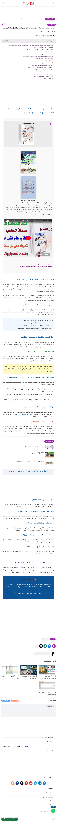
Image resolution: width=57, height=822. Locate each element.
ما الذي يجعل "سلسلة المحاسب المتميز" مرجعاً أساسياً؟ (40, 49)
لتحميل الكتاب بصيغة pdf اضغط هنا (42, 264)
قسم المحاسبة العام (48, 800)
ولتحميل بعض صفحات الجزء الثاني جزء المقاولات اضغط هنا (36, 266)
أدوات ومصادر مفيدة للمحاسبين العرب (44, 58)
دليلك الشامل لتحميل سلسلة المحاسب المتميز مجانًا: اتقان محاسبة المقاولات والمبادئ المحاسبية (30, 45)
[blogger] (12, 783)
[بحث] (2, 3)
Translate (26, 746)
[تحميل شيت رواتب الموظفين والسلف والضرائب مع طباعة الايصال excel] (49, 447)
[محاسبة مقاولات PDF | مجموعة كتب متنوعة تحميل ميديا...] (49, 462)
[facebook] (44, 783)
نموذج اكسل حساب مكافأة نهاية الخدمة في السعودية (29, 677)
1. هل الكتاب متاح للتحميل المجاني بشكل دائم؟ (42, 65)
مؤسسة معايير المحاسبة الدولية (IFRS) (27, 414)
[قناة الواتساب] (53, 811)
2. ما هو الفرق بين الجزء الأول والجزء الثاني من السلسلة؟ (40, 67)
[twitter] (21, 783)
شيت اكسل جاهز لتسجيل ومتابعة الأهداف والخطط (10, 677)
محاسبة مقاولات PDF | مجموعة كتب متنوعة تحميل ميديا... (30, 461)
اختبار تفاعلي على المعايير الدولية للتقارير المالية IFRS (32, 18)
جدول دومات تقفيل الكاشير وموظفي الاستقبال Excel (47, 693)
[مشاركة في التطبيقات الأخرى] (37, 646)
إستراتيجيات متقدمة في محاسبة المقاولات (43, 52)
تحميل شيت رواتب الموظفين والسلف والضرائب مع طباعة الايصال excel (27, 446)
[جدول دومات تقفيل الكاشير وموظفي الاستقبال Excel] (47, 686)
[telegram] (35, 783)
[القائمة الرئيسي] (55, 3)
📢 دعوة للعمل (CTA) (48, 78)
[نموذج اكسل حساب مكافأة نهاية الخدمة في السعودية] (28, 670)
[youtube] (31, 783)
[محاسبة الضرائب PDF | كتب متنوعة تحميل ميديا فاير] (49, 454)
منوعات (51, 804)
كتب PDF (51, 802)
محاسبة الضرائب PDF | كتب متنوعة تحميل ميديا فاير (31, 453)
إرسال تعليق (50, 706)
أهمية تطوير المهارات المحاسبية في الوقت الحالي (42, 47)
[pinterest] (26, 783)
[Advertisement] (28, 12)
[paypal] (17, 783)
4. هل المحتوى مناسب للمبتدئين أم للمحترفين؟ (42, 72)
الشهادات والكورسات (48, 792)
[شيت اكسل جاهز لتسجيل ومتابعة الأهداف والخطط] (10, 670)
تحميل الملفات (51, 24)
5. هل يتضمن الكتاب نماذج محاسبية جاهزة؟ (43, 74)
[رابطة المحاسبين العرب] (28, 3)
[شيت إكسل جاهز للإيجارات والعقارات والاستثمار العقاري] (47, 670)
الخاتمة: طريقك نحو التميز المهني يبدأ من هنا (43, 76)
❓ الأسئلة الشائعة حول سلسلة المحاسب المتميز (41, 63)
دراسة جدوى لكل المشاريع (47, 797)
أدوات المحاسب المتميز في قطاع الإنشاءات (43, 54)
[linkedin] (40, 783)
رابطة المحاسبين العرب (47, 35)
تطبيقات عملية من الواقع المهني (45, 60)
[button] (49, 646)
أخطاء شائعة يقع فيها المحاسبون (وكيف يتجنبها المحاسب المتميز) (38, 56)
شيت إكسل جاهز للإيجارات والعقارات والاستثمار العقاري (49, 677)
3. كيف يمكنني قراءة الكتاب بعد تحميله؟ (44, 69)
